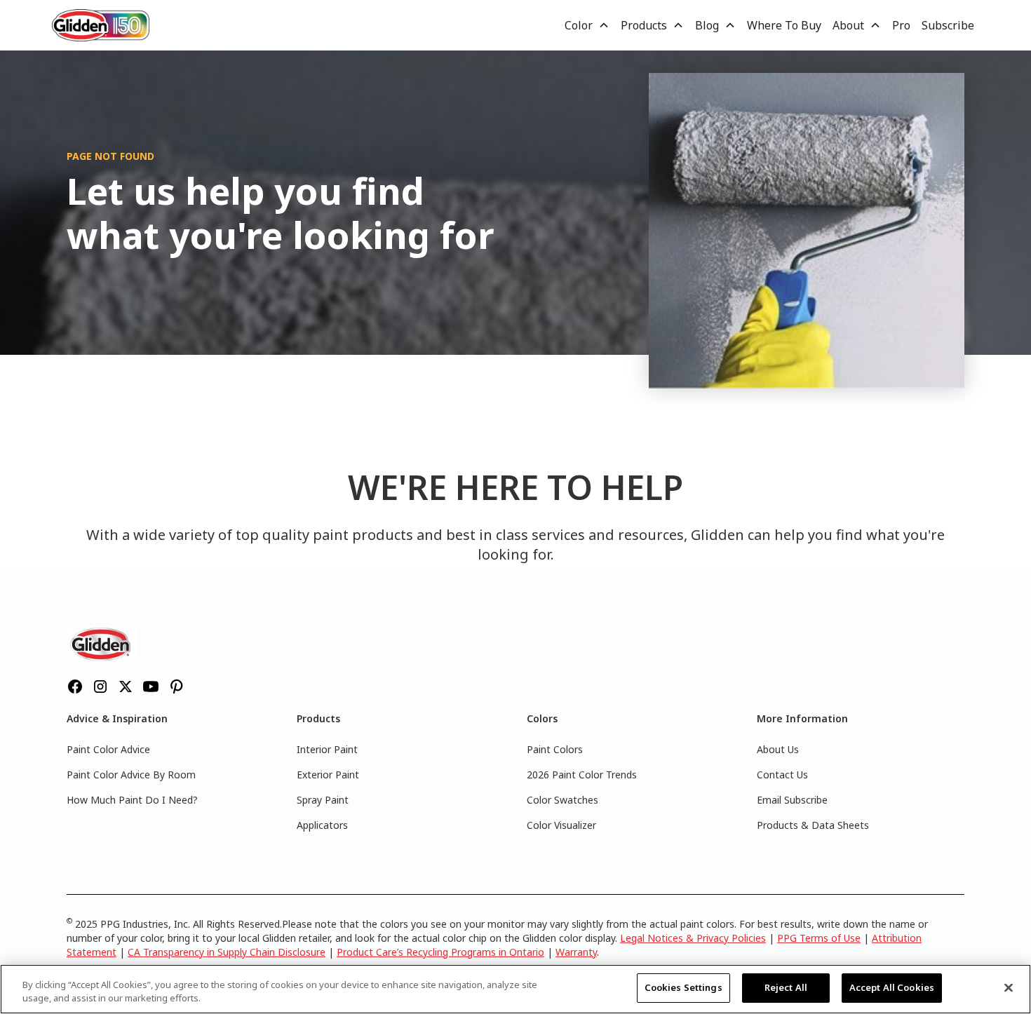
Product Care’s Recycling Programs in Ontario (440, 952)
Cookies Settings (683, 987)
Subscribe (948, 25)
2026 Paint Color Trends (582, 774)
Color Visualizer (561, 825)
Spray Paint (323, 799)
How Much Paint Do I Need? (132, 799)
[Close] (1008, 987)
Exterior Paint (328, 774)
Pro (901, 25)
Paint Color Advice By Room (131, 774)
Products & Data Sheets (813, 825)
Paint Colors (555, 749)
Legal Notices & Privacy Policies (693, 938)
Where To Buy (784, 25)
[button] (587, 25)
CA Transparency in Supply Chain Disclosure (226, 952)
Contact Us (782, 774)
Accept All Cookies (891, 987)
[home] (101, 25)
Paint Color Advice (108, 749)
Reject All (785, 987)
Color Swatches (562, 799)
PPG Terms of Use (819, 938)
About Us (778, 749)
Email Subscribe (792, 799)
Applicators (322, 825)
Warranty (576, 952)
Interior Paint (327, 749)
